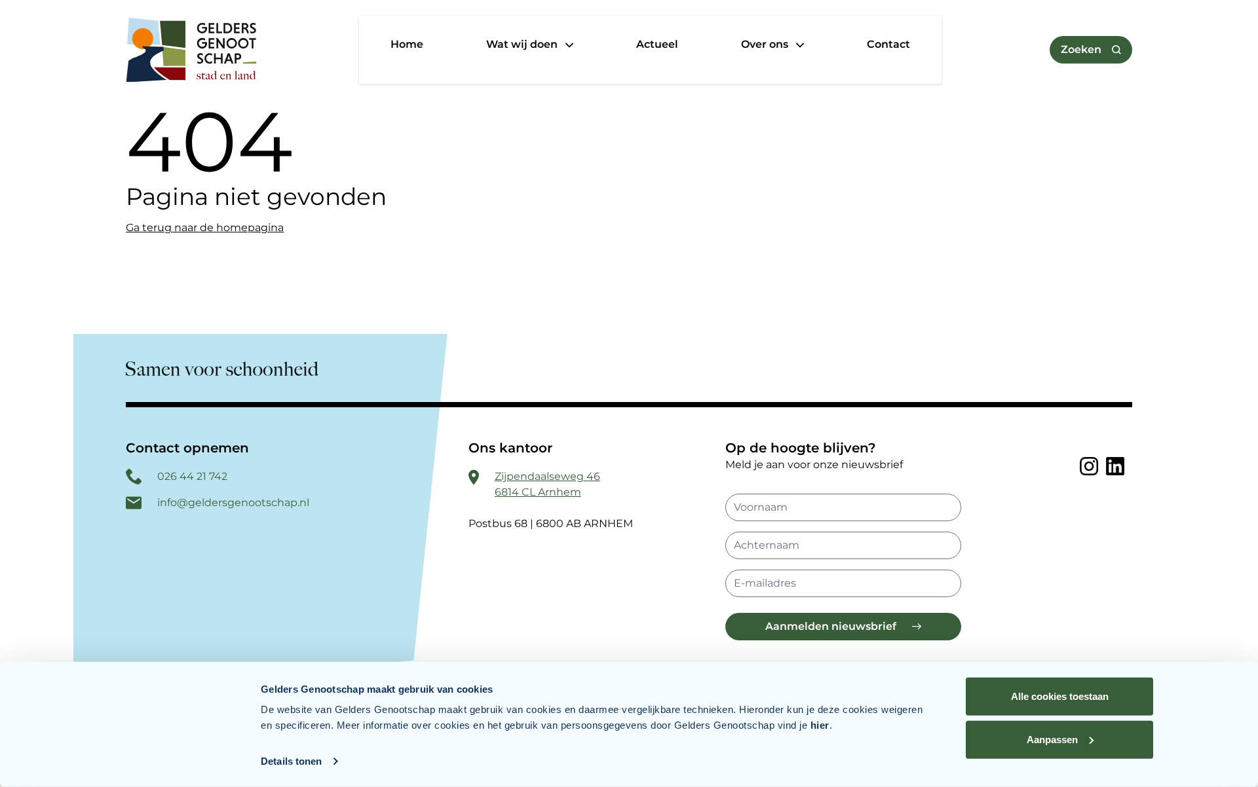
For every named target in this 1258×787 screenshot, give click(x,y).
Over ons (766, 44)
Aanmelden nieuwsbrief (830, 626)
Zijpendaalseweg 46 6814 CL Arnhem (547, 484)
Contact (888, 44)
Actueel (657, 44)
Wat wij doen (523, 44)
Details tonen (291, 761)
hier (819, 725)
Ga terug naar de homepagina (205, 227)
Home (407, 44)
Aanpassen (1052, 738)
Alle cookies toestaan (1060, 696)
